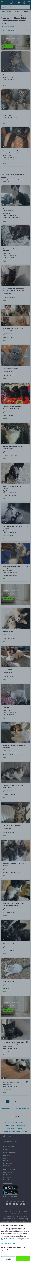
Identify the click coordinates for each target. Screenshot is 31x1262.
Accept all (22, 1259)
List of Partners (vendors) (8, 1243)
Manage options (15, 1254)
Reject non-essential (8, 1258)
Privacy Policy (20, 1240)
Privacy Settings (6, 1238)
